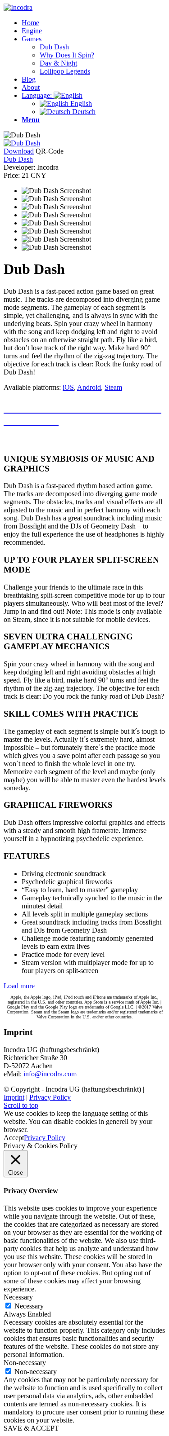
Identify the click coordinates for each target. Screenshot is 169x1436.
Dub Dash (18, 159)
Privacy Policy (50, 1097)
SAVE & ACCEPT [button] (31, 1428)
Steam (113, 387)
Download (19, 151)
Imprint (14, 1097)
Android (89, 387)
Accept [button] (14, 1137)
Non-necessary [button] (25, 1362)
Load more (19, 986)
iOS (68, 387)
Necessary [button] (18, 1297)
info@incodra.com (50, 1074)
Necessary (29, 1306)
